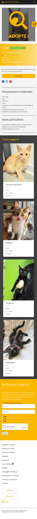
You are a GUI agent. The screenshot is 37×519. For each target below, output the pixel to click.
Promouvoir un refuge (10, 475)
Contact (5, 483)
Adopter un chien (8, 445)
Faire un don (7, 464)
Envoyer (5, 433)
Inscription (9, 496)
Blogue (4, 468)
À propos (5, 460)
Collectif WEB (20, 512)
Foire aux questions (9, 479)
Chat (4, 419)
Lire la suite (18, 76)
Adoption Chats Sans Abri (14, 62)
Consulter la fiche (18, 160)
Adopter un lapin (8, 452)
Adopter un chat (8, 448)
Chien (5, 416)
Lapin (4, 421)
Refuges (5, 456)
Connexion (9, 490)
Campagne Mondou (9, 472)
